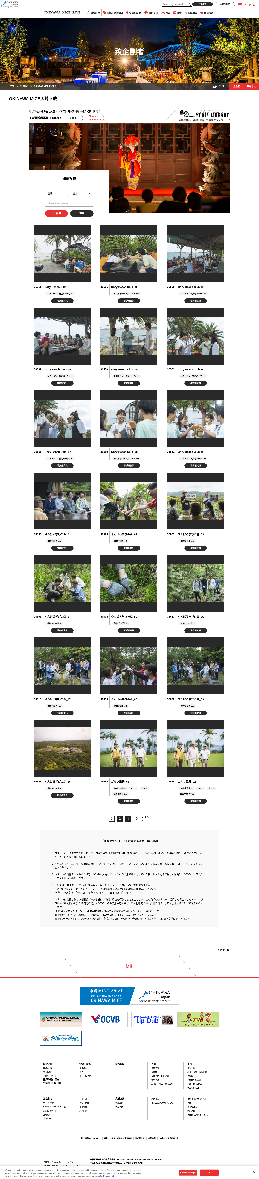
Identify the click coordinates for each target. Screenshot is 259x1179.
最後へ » (145, 818)
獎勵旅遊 (119, 1103)
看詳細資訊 (62, 300)
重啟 (81, 213)
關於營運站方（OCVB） (197, 1099)
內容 (167, 12)
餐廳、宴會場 (85, 1076)
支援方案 (209, 12)
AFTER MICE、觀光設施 (162, 1084)
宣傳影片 (47, 1114)
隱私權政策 (192, 1107)
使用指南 (202, 4)
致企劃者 (192, 12)
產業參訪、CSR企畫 (160, 1076)
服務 (179, 12)
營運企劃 (191, 1068)
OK (209, 1172)
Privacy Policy (110, 1176)
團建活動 (155, 1068)
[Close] (254, 1172)
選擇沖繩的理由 (115, 12)
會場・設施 (85, 1064)
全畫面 (236, 86)
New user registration (94, 118)
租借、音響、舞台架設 (197, 1072)
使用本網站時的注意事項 (162, 1103)
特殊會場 (153, 12)
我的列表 (226, 4)
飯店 (81, 1072)
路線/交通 (47, 1068)
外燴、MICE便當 (194, 1084)
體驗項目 (155, 1072)
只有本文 (251, 86)
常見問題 (47, 1072)
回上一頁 (224, 950)
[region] (129, 1172)
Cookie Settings (187, 1172)
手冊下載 (83, 1099)
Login (73, 118)
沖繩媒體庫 (48, 1111)
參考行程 (47, 1118)
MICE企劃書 (48, 1103)
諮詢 (106, 1138)
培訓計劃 (83, 1111)
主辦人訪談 (84, 1103)
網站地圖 (191, 1111)
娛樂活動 (155, 1080)
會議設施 (83, 1068)
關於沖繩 (95, 12)
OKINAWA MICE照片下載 (54, 1107)
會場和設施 (135, 12)
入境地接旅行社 (194, 1080)
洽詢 (189, 1103)
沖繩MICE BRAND (52, 1083)
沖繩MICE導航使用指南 (197, 1115)
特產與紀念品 (193, 1088)
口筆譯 (190, 1076)
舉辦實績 (83, 1107)
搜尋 (58, 213)
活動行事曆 (48, 1076)
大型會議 (119, 1107)
